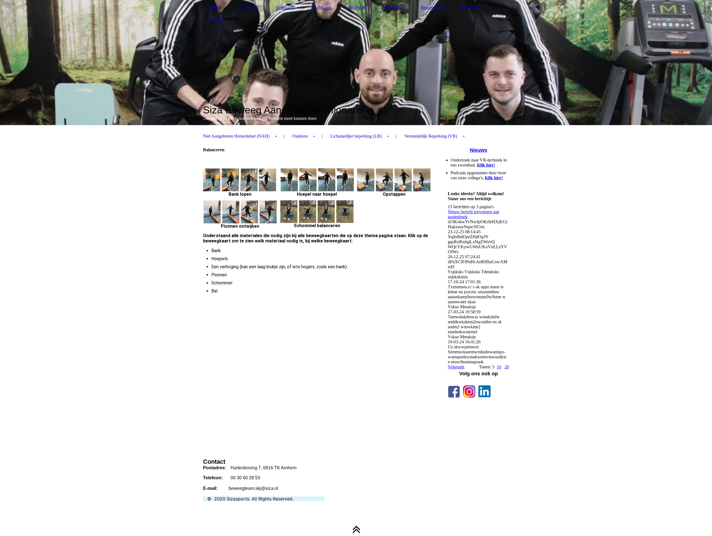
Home (215, 7)
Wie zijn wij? (248, 7)
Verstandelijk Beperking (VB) (430, 136)
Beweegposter (433, 7)
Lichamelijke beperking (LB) (356, 136)
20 (507, 366)
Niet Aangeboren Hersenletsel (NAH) (236, 136)
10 (499, 366)
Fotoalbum (471, 7)
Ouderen (300, 136)
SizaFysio (356, 7)
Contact (217, 19)
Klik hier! (486, 165)
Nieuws (478, 150)
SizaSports (285, 7)
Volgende (456, 366)
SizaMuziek (321, 7)
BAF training (393, 7)
